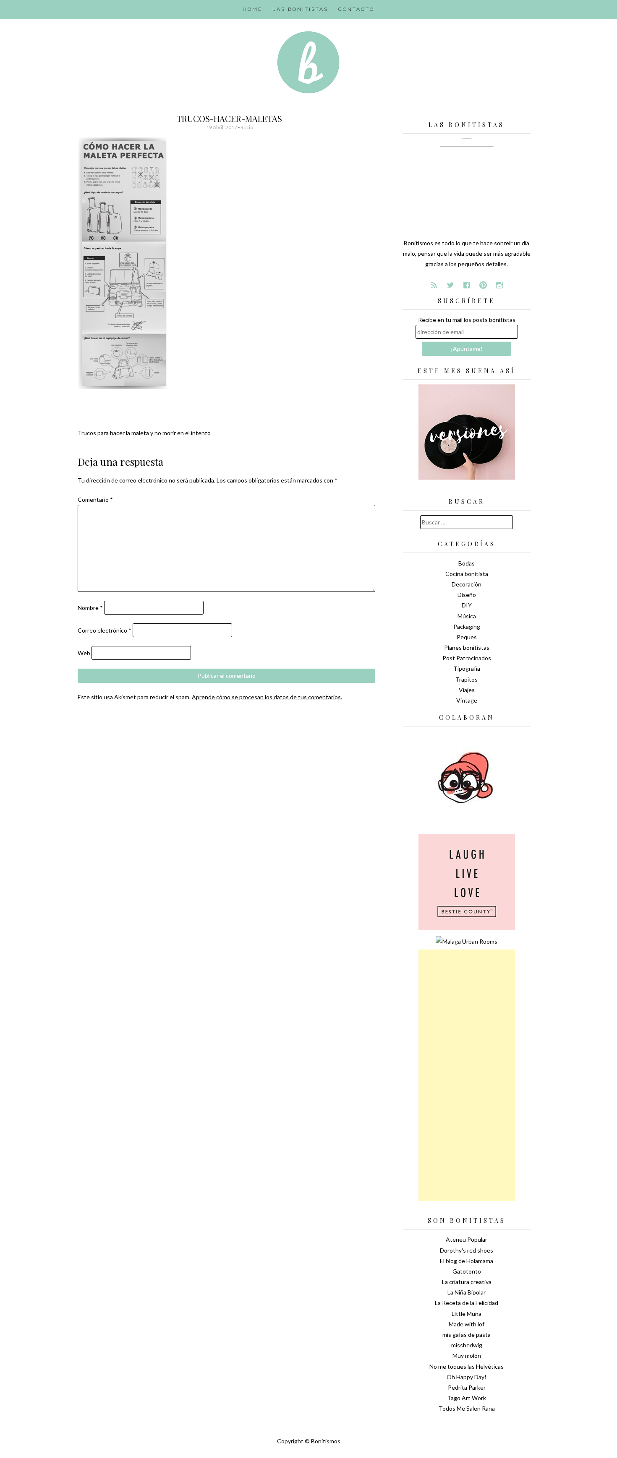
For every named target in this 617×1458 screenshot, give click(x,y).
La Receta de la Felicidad (466, 1302)
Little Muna (466, 1313)
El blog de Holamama (466, 1260)
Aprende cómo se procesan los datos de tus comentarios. (267, 696)
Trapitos (466, 679)
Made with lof (466, 1324)
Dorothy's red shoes (466, 1250)
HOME (252, 9)
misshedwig (466, 1345)
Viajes (467, 689)
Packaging (466, 626)
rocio (247, 127)
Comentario (95, 499)
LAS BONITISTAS (300, 9)
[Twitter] (450, 285)
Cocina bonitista (466, 573)
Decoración (466, 584)
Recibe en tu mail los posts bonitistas (466, 319)
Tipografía (466, 668)
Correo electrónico (104, 630)
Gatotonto (466, 1271)
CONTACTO (356, 9)
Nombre (90, 607)
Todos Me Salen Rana (467, 1408)
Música (467, 616)
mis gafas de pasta (466, 1334)
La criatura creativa (467, 1281)
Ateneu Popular (466, 1239)
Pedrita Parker (467, 1387)
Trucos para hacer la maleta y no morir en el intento (144, 432)
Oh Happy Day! (466, 1376)
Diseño (467, 594)
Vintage (466, 700)
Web (84, 652)
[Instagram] (499, 285)
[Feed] (434, 285)
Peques (467, 637)
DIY (467, 605)
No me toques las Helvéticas (466, 1366)
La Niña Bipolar (466, 1292)
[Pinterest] (483, 285)
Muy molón (466, 1355)
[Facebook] (466, 285)
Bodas (466, 563)
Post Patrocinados (466, 658)
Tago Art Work (466, 1397)
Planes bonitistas (466, 647)
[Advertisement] (466, 1075)
